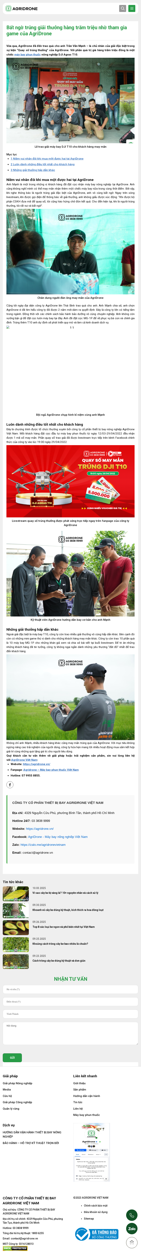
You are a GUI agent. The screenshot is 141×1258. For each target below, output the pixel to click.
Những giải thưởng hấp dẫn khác (33, 170)
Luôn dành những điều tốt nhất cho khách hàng (43, 164)
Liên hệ (78, 1108)
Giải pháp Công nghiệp (17, 1102)
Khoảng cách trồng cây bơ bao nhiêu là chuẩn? (60, 943)
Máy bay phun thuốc (86, 1115)
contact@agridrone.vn (24, 1238)
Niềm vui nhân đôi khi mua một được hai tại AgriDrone (47, 158)
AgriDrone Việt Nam (24, 760)
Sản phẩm (79, 1089)
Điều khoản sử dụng (96, 1212)
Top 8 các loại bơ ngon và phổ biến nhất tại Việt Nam (63, 926)
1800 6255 (37, 1233)
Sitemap (89, 1218)
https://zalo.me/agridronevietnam (43, 845)
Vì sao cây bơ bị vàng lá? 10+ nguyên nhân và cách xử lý (65, 892)
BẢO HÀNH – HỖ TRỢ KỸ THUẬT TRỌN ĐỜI (31, 1143)
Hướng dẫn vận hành (86, 1096)
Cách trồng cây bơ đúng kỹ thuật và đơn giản (58, 960)
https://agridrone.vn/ (40, 829)
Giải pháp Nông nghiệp (17, 1083)
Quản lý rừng (11, 1108)
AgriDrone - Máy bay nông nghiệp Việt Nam (58, 837)
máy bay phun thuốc (27, 54)
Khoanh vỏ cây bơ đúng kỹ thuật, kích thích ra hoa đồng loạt (68, 909)
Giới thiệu (79, 1083)
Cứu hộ (7, 1096)
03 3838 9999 (20, 1228)
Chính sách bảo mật (95, 1205)
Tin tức (77, 1102)
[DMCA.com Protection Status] (15, 1248)
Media (7, 1089)
